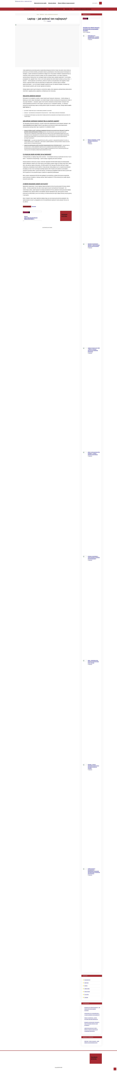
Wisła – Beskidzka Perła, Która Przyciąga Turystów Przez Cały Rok (93, 661)
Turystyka (86, 994)
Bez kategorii (87, 979)
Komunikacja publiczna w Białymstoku (82, 9)
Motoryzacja (87, 991)
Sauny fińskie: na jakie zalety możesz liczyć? (23, 1063)
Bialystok (49, 21)
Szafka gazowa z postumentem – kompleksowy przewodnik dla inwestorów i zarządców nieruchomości (94, 871)
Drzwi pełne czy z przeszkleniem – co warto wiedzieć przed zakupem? (93, 37)
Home (38, 14)
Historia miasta (52, 3)
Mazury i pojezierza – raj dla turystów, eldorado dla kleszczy (94, 141)
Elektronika (42, 14)
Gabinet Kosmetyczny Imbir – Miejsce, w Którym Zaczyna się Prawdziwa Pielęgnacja (91, 1030)
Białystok (86, 982)
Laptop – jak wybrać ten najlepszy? (51, 14)
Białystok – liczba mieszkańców (56, 9)
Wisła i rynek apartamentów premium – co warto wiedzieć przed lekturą (94, 453)
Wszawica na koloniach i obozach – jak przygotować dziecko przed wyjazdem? (94, 245)
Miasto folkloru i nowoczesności (66, 3)
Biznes (85, 985)
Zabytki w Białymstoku (41, 9)
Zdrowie (85, 18)
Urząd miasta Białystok (29, 9)
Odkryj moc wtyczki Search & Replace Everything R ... (30, 218)
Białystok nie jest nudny (40, 3)
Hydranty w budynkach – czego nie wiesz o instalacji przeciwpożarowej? (94, 557)
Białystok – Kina (68, 9)
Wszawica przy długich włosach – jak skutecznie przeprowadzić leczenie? (91, 29)
